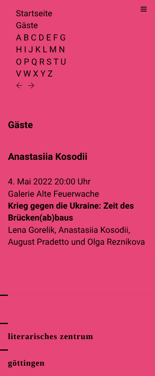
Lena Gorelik (31, 230)
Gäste (27, 26)
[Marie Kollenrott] (20, 86)
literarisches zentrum (50, 336)
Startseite (34, 14)
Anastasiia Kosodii (93, 230)
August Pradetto (38, 242)
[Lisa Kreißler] (31, 86)
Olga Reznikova (116, 242)
